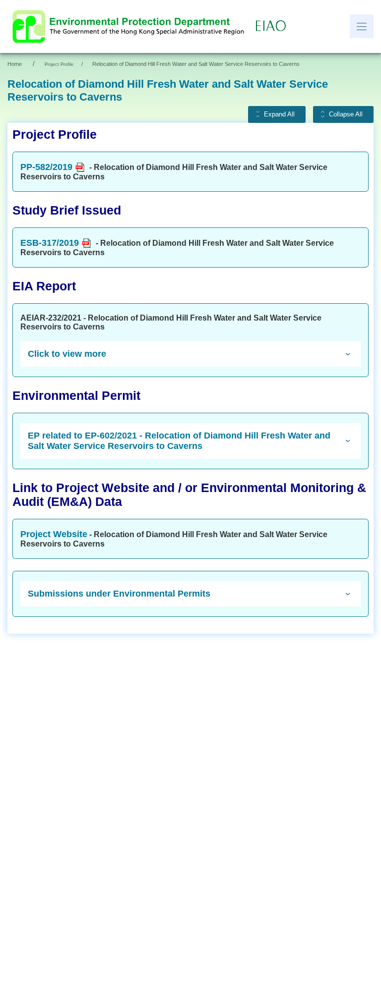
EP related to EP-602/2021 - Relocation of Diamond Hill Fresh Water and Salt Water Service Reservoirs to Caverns (179, 441)
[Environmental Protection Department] (130, 26)
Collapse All (346, 114)
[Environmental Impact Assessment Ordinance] (273, 26)
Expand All (279, 114)
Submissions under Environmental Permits (119, 594)
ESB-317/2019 (49, 243)
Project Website (53, 534)
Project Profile (59, 64)
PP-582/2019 (46, 167)
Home (14, 64)
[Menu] (362, 26)
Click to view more (67, 354)
